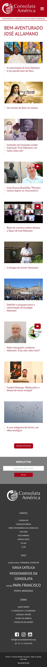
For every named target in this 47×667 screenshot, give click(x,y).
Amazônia (11, 563)
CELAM (23, 543)
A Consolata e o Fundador (23, 611)
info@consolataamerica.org (23, 639)
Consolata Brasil (23, 524)
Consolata (23, 520)
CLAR (24, 547)
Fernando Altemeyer (29, 562)
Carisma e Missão (23, 614)
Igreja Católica (23, 568)
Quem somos (23, 607)
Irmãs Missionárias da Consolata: (24, 528)
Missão (9, 586)
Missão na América (23, 618)
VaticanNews (23, 535)
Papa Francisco (27, 585)
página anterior (23, 446)
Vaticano (24, 532)
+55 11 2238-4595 (24, 643)
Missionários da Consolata (23, 576)
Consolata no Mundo (23, 622)
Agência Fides (23, 539)
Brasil (17, 563)
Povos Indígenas (23, 590)
